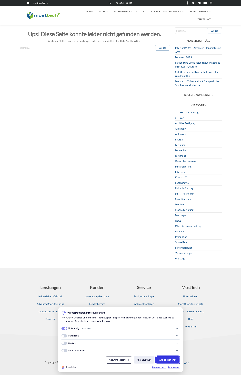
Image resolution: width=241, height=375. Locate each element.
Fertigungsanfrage (144, 296)
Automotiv (181, 134)
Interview (180, 171)
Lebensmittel (182, 182)
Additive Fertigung (185, 123)
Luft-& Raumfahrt (184, 193)
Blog (102, 11)
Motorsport (181, 215)
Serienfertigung (183, 247)
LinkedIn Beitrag (184, 188)
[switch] (64, 328)
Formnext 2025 (183, 57)
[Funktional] (177, 335)
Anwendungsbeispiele (97, 296)
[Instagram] (211, 3)
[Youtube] (205, 3)
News (178, 220)
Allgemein (180, 128)
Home (89, 11)
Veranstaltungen (184, 253)
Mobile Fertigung (184, 209)
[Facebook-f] (187, 3)
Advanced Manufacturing (166, 11)
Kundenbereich (97, 303)
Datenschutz (159, 367)
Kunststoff (181, 177)
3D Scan (179, 117)
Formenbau (181, 150)
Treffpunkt (204, 19)
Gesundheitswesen (185, 161)
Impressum (174, 367)
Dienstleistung (199, 11)
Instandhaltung (183, 166)
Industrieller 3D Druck (127, 11)
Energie (179, 139)
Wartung (180, 258)
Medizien (180, 204)
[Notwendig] (177, 328)
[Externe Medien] (177, 350)
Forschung (180, 155)
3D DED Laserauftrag (187, 112)
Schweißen (181, 242)
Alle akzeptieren (167, 359)
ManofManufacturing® (190, 303)
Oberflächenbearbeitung (188, 226)
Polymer (179, 231)
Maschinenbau (183, 198)
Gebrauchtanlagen (144, 303)
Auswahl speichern (119, 359)
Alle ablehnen (144, 359)
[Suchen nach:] (94, 48)
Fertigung (180, 144)
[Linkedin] (199, 3)
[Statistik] (177, 343)
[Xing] (193, 3)
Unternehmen (190, 296)
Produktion (181, 236)
